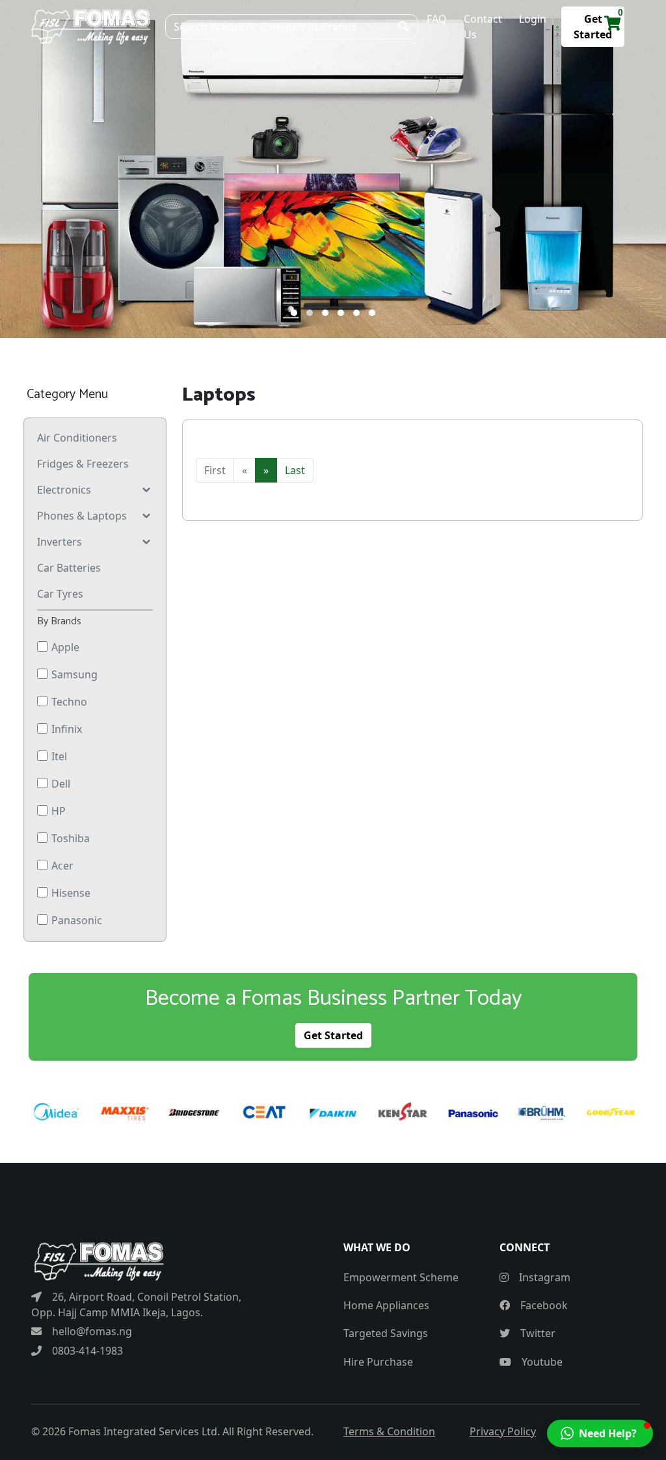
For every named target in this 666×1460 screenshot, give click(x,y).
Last (295, 470)
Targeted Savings (385, 1333)
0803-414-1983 (86, 1351)
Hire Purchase (378, 1362)
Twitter (536, 1333)
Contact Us (483, 27)
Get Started (333, 1035)
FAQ (437, 19)
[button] (294, 312)
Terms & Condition (389, 1431)
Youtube (541, 1362)
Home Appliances (386, 1305)
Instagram (543, 1277)
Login (532, 19)
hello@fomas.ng (90, 1331)
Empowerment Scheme (401, 1277)
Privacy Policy (503, 1431)
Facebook (543, 1305)
